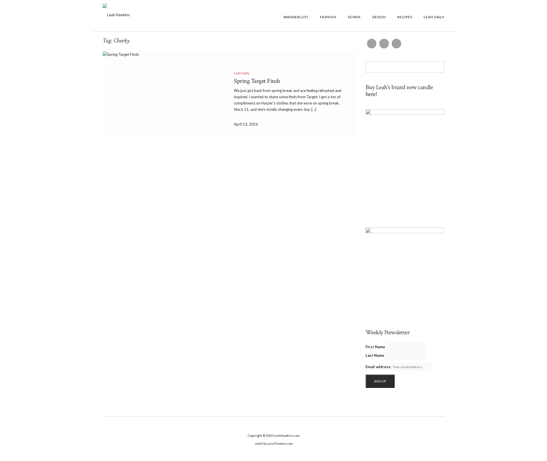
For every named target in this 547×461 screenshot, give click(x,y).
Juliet (259, 443)
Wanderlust (296, 17)
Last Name (375, 355)
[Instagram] (384, 43)
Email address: (378, 366)
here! (371, 94)
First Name (375, 347)
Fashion (328, 17)
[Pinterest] (396, 43)
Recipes (404, 17)
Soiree (354, 17)
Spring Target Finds (257, 81)
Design (379, 17)
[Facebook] (372, 43)
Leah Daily (434, 17)
